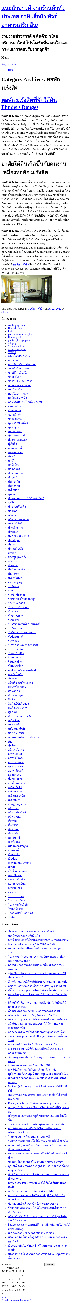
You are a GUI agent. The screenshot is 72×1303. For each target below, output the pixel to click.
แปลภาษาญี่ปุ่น (17, 883)
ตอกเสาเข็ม (15, 431)
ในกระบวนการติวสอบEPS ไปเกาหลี (29, 1136)
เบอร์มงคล (14, 841)
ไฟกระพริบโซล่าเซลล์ (20, 913)
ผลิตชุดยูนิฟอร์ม (17, 557)
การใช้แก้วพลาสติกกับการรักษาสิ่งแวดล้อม (33, 1069)
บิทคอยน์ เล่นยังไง (18, 536)
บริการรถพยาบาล (18, 519)
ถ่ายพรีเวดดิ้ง (15, 448)
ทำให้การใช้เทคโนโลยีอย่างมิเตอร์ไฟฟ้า (31, 1191)
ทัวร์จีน (12, 460)
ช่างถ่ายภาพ (15, 418)
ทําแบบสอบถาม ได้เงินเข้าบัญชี (26, 498)
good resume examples (20, 334)
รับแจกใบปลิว (16, 653)
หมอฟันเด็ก (14, 724)
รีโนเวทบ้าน (15, 661)
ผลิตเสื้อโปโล (15, 561)
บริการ (12, 515)
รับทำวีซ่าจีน (15, 649)
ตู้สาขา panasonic (17, 439)
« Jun (4, 1297)
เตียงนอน (13, 829)
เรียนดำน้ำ (14, 850)
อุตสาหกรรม (15, 766)
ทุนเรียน (12, 494)
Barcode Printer (16, 328)
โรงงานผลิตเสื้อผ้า (18, 904)
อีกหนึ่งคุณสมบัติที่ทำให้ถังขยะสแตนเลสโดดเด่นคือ (38, 981)
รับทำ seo (13, 640)
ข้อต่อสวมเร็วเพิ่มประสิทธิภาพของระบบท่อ (33, 1203)
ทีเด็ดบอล (13, 490)
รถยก (11, 590)
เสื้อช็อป (12, 858)
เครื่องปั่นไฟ (15, 787)
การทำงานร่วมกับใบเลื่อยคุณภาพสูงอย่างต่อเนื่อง (36, 1032)
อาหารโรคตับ (16, 758)
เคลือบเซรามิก (16, 795)
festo (10, 331)
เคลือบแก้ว (14, 800)
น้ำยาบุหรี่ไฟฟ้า (17, 506)
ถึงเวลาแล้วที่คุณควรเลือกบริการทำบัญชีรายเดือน (37, 985)
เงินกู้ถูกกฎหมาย (17, 804)
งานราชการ (15, 406)
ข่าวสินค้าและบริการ (20, 381)
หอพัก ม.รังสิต (36, 308)
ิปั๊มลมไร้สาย (15, 779)
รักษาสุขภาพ (15, 615)
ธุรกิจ (11, 502)
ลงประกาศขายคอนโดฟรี (22, 670)
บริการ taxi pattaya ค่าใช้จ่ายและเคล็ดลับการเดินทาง (38, 1019)
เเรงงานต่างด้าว (17, 879)
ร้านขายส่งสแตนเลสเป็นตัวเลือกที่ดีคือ (30, 1065)
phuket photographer (19, 340)
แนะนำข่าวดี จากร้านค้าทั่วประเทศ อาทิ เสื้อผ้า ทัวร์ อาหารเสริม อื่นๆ (33, 16)
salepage (12, 343)
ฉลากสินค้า (15, 414)
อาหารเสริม (15, 753)
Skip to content (9, 64)
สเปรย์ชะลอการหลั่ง (19, 716)
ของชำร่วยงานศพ (18, 368)
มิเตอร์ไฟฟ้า (15, 578)
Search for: (7, 1264)
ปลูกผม (12, 544)
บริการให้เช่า (15, 523)
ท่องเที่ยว (13, 456)
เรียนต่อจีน (14, 854)
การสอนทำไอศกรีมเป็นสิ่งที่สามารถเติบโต (32, 1044)
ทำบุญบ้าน (14, 477)
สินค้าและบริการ (18, 707)
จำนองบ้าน (14, 410)
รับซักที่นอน (15, 628)
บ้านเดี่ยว (13, 531)
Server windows (16, 346)
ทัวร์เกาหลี (14, 469)
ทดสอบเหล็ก (15, 452)
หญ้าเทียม (14, 720)
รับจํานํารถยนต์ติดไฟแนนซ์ (24, 624)
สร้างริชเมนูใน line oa (20, 682)
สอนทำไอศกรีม (17, 686)
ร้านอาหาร (14, 657)
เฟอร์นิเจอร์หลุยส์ (18, 846)
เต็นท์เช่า (13, 825)
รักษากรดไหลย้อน (18, 607)
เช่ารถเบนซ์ (15, 816)
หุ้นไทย (12, 745)
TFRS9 (12, 352)
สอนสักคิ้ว (14, 691)
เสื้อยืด (11, 867)
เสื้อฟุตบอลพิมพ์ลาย (19, 862)
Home (11, 69)
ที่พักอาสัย (14, 485)
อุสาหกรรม (14, 774)
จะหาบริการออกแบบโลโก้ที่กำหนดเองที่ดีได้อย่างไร (38, 1140)
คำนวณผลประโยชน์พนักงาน (25, 402)
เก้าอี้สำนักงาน (16, 783)
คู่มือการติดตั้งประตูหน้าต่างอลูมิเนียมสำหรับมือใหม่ (38, 1073)
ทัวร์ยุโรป (13, 464)
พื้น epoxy (13, 573)
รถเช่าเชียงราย (16, 594)
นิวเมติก (12, 511)
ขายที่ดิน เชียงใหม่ (18, 372)
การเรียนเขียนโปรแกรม (22, 364)
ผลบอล (12, 552)
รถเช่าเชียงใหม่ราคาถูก (22, 598)
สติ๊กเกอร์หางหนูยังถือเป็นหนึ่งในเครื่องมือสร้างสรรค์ (38, 990)
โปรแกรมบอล (16, 896)
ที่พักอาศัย (14, 481)
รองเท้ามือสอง (16, 603)
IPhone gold (14, 337)
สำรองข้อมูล (15, 695)
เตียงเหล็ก (13, 833)
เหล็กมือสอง (15, 875)
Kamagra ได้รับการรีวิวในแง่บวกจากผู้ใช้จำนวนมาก (37, 1103)
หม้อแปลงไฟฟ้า (17, 728)
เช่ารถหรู (13, 808)
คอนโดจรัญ (15, 389)
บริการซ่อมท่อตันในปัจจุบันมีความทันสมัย (32, 1015)
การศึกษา (13, 360)
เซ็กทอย (12, 820)
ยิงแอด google (16, 582)
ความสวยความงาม (19, 385)
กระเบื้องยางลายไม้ (19, 356)
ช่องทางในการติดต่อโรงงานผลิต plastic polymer (35, 1161)
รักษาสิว (13, 611)
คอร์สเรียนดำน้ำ (17, 397)
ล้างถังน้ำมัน (15, 674)
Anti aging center (17, 325)
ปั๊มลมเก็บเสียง (16, 548)
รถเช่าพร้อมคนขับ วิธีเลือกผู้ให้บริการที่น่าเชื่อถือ (36, 1124)
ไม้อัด (11, 917)
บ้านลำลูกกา (15, 527)
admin (4, 312)
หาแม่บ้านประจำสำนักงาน (23, 737)
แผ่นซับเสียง (15, 887)
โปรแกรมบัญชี (16, 900)
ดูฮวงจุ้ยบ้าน (15, 427)
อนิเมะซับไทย (16, 749)
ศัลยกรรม (13, 678)
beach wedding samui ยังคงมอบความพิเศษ (32, 944)
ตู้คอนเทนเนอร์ (16, 435)
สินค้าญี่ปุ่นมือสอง (18, 703)
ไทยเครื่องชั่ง (15, 908)
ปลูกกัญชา (14, 540)
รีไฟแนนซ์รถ (15, 665)
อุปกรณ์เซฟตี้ (15, 770)
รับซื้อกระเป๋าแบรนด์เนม (22, 632)
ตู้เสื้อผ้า (12, 443)
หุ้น (10, 741)
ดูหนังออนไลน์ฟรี (18, 423)
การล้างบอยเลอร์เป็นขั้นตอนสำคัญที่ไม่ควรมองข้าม (38, 939)
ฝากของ (13, 565)
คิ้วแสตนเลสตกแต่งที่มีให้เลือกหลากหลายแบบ (34, 1011)
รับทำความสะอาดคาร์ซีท (23, 645)
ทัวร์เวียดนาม (16, 473)
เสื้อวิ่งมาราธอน (17, 871)
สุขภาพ (12, 712)
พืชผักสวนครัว (16, 569)
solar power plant (17, 349)
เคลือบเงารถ (15, 791)
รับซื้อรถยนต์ (15, 636)
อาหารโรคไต (16, 762)
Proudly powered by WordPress (18, 1300)
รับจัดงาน (13, 619)
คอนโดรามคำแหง (19, 393)
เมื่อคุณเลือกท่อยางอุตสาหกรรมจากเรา (31, 1233)
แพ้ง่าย (12, 892)
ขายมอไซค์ (14, 376)
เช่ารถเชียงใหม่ (17, 812)
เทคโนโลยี (14, 837)
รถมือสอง (13, 586)
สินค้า (11, 699)
